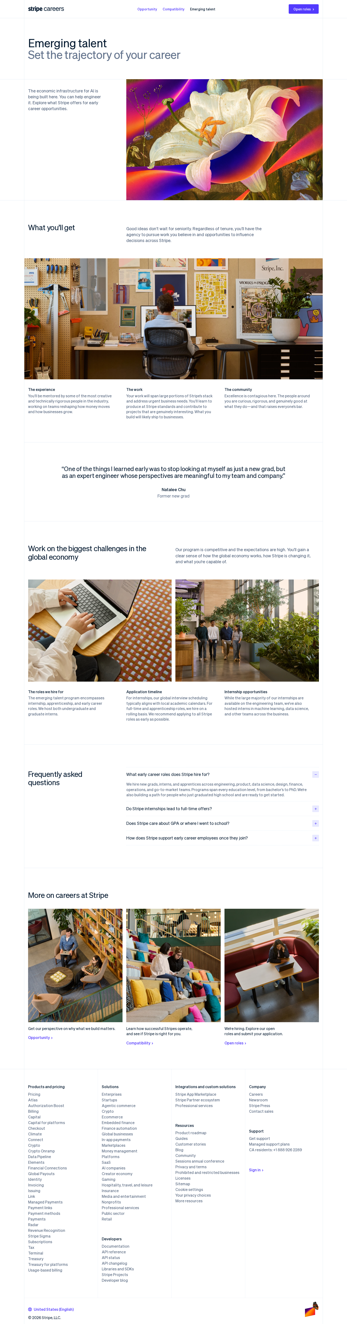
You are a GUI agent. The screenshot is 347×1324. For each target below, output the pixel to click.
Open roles (302, 9)
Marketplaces (113, 1145)
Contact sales (261, 1111)
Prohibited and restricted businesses (207, 1172)
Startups (109, 1100)
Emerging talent (202, 9)
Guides (181, 1138)
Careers (256, 1094)
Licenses (182, 1178)
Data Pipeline (39, 1156)
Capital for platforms (46, 1122)
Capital (34, 1117)
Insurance (110, 1190)
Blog (179, 1149)
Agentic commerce (118, 1105)
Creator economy (117, 1173)
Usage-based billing (45, 1270)
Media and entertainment (124, 1196)
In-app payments (116, 1139)
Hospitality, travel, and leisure (127, 1185)
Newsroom (258, 1100)
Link (31, 1196)
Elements (36, 1162)
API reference (114, 1252)
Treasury (35, 1258)
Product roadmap (190, 1132)
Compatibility (173, 9)
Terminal (35, 1253)
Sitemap (182, 1183)
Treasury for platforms (48, 1264)
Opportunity (147, 9)
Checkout (36, 1128)
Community (185, 1155)
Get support (259, 1138)
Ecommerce (112, 1117)
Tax (31, 1247)
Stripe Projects (115, 1274)
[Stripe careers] (54, 9)
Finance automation (119, 1128)
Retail (107, 1219)
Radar (33, 1224)
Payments (37, 1219)
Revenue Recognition (46, 1230)
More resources (189, 1201)
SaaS (106, 1162)
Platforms (110, 1156)
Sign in (255, 1169)
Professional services (120, 1207)
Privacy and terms (191, 1166)
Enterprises (112, 1094)
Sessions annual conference (199, 1161)
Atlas (33, 1100)
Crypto (34, 1145)
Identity (35, 1179)
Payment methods (44, 1213)
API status (111, 1257)
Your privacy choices (193, 1195)
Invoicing (36, 1185)
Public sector (113, 1213)
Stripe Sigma (39, 1236)
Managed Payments (45, 1202)
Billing (33, 1111)
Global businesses (117, 1134)
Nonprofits (111, 1202)
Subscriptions (40, 1241)
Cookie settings (189, 1189)
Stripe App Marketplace (195, 1094)
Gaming (108, 1179)
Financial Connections (47, 1168)
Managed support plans (269, 1144)
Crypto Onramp (41, 1151)
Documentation (115, 1246)
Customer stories (190, 1144)
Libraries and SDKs (118, 1269)
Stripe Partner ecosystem (197, 1100)
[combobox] (51, 1309)
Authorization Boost (46, 1105)
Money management (119, 1151)
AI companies (113, 1168)
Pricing (34, 1094)
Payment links (40, 1207)
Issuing (34, 1190)
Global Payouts (41, 1173)
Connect (35, 1139)
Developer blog (115, 1280)
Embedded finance (118, 1122)
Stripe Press (259, 1105)
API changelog (114, 1263)
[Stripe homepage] (35, 9)
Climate (35, 1134)
